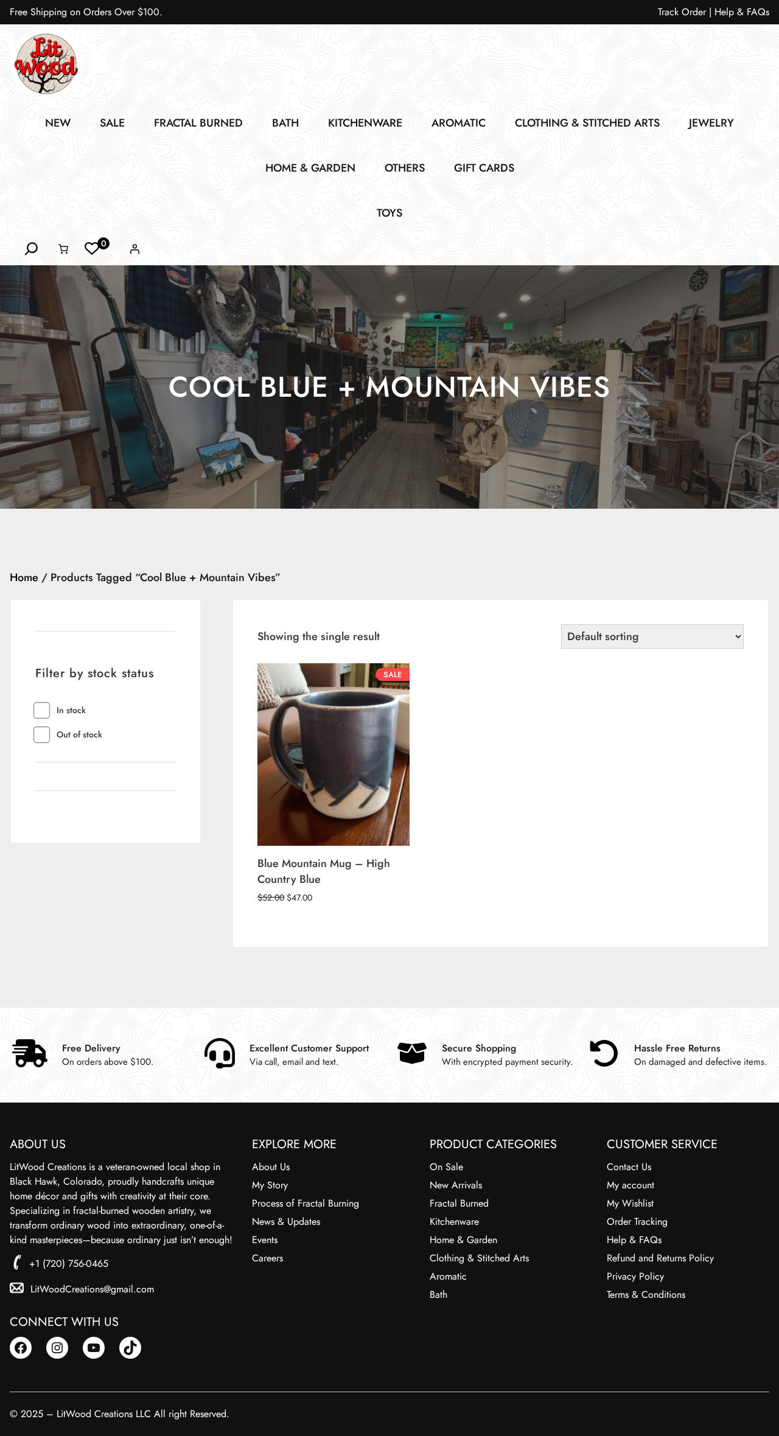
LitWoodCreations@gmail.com (92, 1289)
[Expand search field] (31, 249)
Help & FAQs (741, 12)
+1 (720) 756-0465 (68, 1263)
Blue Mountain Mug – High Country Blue (323, 871)
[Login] (134, 249)
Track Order (682, 12)
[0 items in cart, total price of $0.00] (63, 248)
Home (24, 577)
